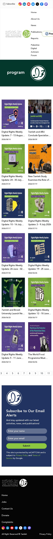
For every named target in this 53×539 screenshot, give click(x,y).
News (33, 25)
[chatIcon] (46, 4)
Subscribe (10, 3)
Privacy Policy (22, 455)
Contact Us (7, 508)
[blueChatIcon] (33, 4)
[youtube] (28, 4)
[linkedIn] (24, 4)
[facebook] (41, 4)
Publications (36, 32)
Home (34, 12)
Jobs (4, 502)
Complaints (7, 522)
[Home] (18, 34)
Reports (34, 38)
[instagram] (20, 4)
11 (48, 373)
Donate (5, 515)
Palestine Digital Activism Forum (35, 50)
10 (41, 373)
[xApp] (37, 4)
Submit (26, 446)
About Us (35, 19)
